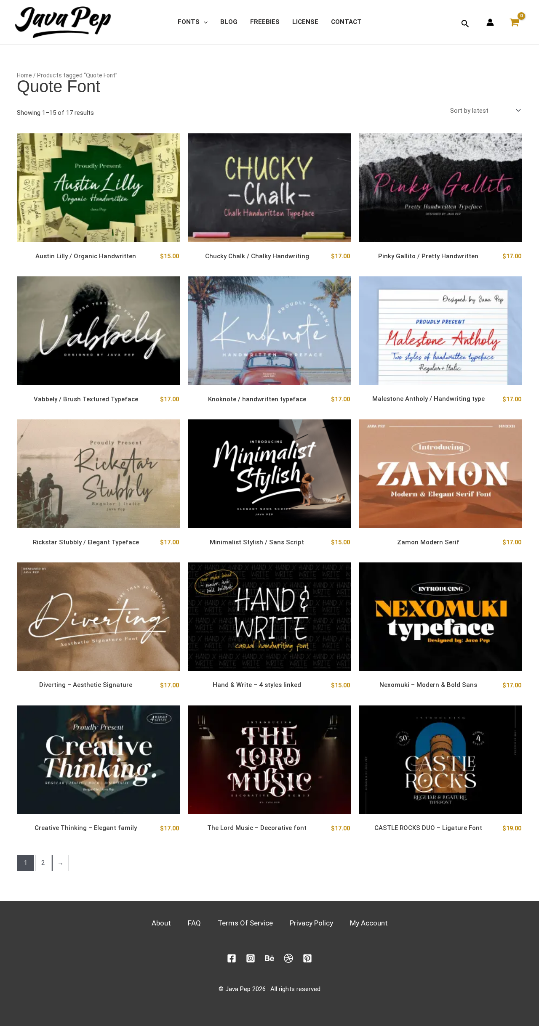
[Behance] (269, 958)
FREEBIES (265, 22)
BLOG (228, 22)
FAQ (194, 923)
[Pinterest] (307, 958)
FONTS (189, 22)
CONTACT (346, 22)
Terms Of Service (245, 923)
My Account (369, 923)
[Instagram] (250, 958)
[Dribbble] (288, 958)
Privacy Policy (311, 923)
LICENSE (305, 22)
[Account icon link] (490, 22)
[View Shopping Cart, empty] (516, 22)
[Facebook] (231, 958)
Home (24, 75)
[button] (204, 22)
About (161, 923)
